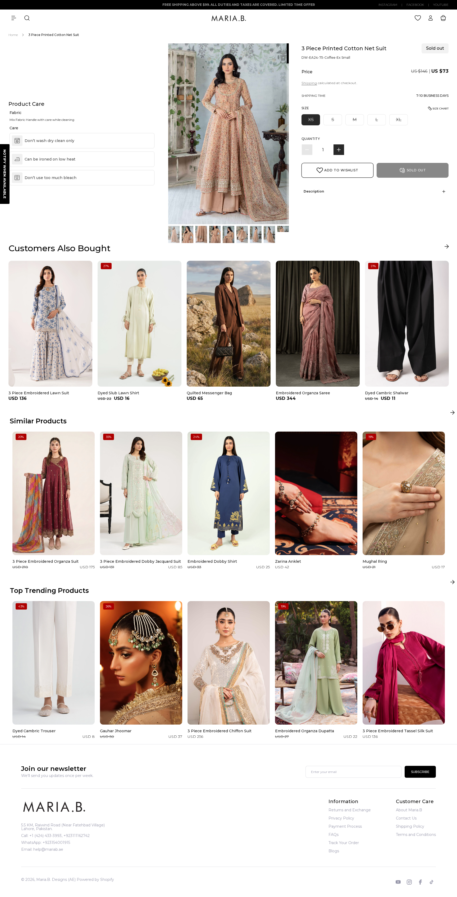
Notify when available (5, 174)
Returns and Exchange (349, 810)
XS (314, 121)
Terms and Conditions (416, 834)
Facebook (415, 4)
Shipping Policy (410, 826)
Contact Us (406, 818)
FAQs (333, 834)
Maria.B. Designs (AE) (56, 879)
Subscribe (420, 772)
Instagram (387, 4)
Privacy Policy (341, 818)
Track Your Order (343, 842)
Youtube (441, 4)
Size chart (440, 108)
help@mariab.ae (48, 849)
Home (13, 35)
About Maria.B (409, 810)
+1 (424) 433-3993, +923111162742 (59, 835)
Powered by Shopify (95, 879)
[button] (14, 18)
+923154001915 (56, 842)
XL (402, 121)
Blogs (333, 851)
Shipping (309, 83)
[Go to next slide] (446, 247)
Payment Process (345, 826)
